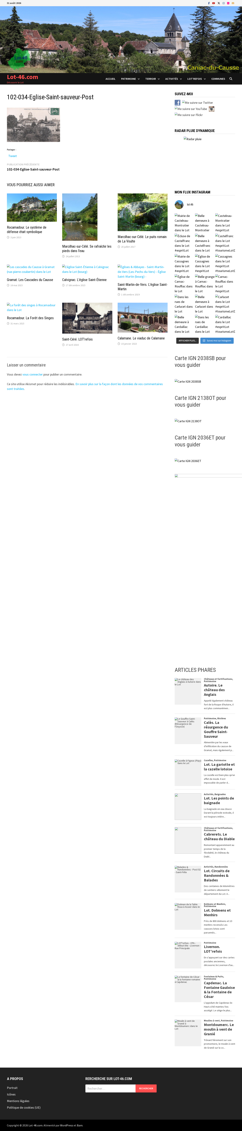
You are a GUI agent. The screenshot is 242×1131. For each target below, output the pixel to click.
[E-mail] (233, 3)
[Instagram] (224, 3)
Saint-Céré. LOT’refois (77, 339)
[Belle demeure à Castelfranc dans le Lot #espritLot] (205, 243)
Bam (80, 1125)
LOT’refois (194, 78)
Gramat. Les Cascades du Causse (30, 280)
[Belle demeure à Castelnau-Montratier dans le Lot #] (205, 223)
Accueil (111, 78)
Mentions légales (18, 1101)
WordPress (66, 1125)
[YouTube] (214, 3)
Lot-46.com (22, 77)
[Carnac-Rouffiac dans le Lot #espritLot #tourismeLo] (225, 284)
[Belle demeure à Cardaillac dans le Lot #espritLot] (185, 325)
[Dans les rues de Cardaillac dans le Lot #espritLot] (205, 325)
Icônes (11, 1094)
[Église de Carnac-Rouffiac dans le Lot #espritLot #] (185, 284)
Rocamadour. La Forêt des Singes (30, 318)
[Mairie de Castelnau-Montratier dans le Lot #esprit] (185, 223)
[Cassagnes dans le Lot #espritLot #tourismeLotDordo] (225, 264)
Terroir (150, 78)
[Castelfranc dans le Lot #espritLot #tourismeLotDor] (225, 243)
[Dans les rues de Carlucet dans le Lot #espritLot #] (185, 304)
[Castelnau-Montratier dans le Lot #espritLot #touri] (225, 223)
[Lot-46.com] (121, 39)
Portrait (12, 1088)
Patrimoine (128, 78)
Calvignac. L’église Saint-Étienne (84, 280)
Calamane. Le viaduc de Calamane (141, 338)
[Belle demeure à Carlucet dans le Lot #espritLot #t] (205, 304)
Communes (218, 78)
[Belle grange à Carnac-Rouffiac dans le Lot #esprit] (205, 284)
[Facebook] (209, 3)
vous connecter (32, 374)
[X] (219, 3)
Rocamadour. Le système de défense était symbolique (26, 229)
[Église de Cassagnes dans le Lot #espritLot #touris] (205, 264)
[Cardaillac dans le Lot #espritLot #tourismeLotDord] (225, 325)
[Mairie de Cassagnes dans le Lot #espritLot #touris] (185, 264)
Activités (171, 78)
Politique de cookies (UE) (24, 1107)
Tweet (12, 155)
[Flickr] (228, 3)
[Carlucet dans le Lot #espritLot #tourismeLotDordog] (225, 304)
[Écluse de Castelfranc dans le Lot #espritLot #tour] (185, 243)
